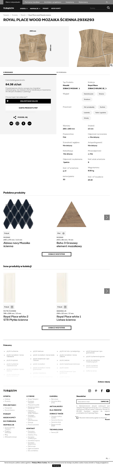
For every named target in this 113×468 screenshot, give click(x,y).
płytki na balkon (39, 364)
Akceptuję (56, 465)
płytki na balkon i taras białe (43, 355)
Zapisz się (104, 401)
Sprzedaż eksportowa (32, 443)
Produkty (15, 15)
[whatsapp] (17, 123)
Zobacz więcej (104, 382)
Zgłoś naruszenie (33, 448)
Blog (6, 434)
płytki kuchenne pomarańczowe (92, 366)
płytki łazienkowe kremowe (70, 364)
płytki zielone (64, 360)
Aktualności (56, 406)
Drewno (101, 94)
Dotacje (30, 422)
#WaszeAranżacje (11, 437)
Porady (46, 8)
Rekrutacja (54, 399)
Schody (86, 118)
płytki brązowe (12, 360)
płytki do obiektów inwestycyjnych (93, 361)
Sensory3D (54, 432)
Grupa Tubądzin (33, 399)
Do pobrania (9, 421)
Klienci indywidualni (13, 2)
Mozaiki (23, 15)
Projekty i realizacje (8, 432)
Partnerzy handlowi (32, 2)
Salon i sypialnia (100, 112)
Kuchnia (102, 107)
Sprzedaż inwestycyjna (32, 437)
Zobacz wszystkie (56, 254)
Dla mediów (56, 410)
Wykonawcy (83, 2)
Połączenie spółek (33, 405)
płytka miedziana (39, 373)
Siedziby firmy (32, 434)
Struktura (87, 99)
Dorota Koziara (10, 410)
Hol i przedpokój (89, 107)
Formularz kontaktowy (32, 432)
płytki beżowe (38, 351)
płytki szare (64, 368)
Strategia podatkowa (31, 416)
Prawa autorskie (33, 424)
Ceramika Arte (56, 422)
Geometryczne (88, 94)
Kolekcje (7, 399)
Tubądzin (6, 15)
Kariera (54, 396)
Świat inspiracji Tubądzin (10, 428)
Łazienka (87, 112)
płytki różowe (65, 377)
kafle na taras (91, 371)
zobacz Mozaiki (70, 88)
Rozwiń (107, 414)
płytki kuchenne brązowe (95, 356)
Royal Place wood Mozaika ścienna (39, 15)
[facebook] (23, 123)
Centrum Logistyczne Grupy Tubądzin (33, 412)
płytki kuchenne (12, 351)
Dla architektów (33, 450)
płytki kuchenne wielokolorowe (12, 364)
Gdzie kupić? (56, 8)
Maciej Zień (8, 408)
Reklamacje (31, 446)
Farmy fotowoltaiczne (32, 419)
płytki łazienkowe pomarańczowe (13, 375)
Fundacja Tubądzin (31, 402)
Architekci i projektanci (52, 2)
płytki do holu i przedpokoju (70, 351)
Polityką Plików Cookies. (40, 462)
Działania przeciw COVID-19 (33, 407)
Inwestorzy (70, 2)
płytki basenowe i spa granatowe (94, 352)
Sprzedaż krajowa (34, 440)
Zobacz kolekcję (96, 88)
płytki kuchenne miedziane (43, 377)
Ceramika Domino (57, 420)
